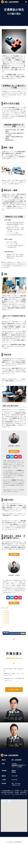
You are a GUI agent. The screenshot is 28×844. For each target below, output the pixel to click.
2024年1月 (6, 616)
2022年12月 (7, 617)
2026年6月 (6, 612)
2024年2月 (6, 614)
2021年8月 (6, 623)
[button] (26, 2)
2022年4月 (6, 621)
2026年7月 (6, 610)
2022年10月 (7, 619)
